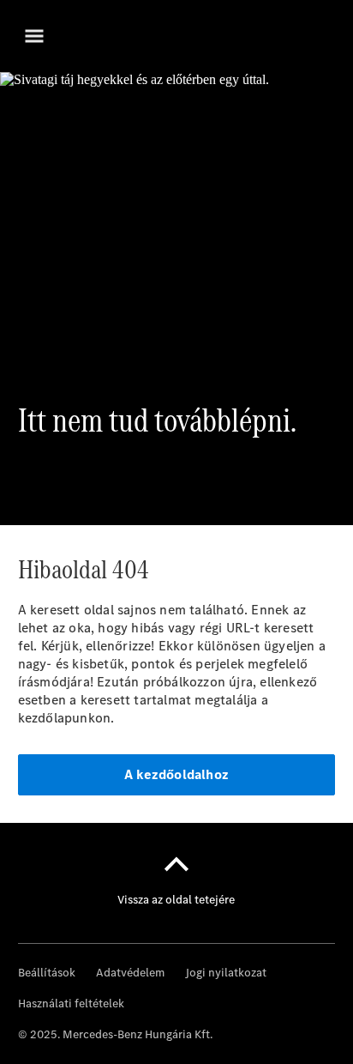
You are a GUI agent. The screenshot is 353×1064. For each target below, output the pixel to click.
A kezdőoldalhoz (176, 774)
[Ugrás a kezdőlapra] (176, 36)
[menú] (34, 36)
